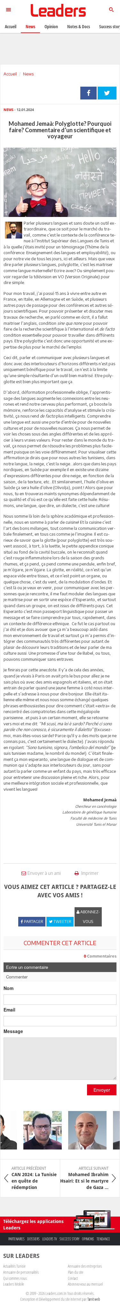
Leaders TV (49, 1239)
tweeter (107, 93)
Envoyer (101, 1090)
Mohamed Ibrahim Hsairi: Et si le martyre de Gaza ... (84, 1178)
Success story (69, 1239)
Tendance (103, 1239)
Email (9, 1009)
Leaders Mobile (13, 1284)
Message (13, 1031)
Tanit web (93, 1299)
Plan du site (75, 1272)
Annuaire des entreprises (85, 1266)
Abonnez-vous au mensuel (85, 1284)
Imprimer (89, 873)
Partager (88, 93)
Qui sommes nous (15, 1278)
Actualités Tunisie (14, 1266)
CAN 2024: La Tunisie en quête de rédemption (34, 1178)
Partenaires (16, 1239)
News (28, 73)
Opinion (51, 26)
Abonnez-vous (89, 916)
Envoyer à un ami (44, 873)
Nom (8, 988)
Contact (73, 1278)
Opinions (88, 1239)
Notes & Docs (78, 26)
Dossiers (33, 1239)
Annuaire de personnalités (21, 1272)
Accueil (10, 73)
